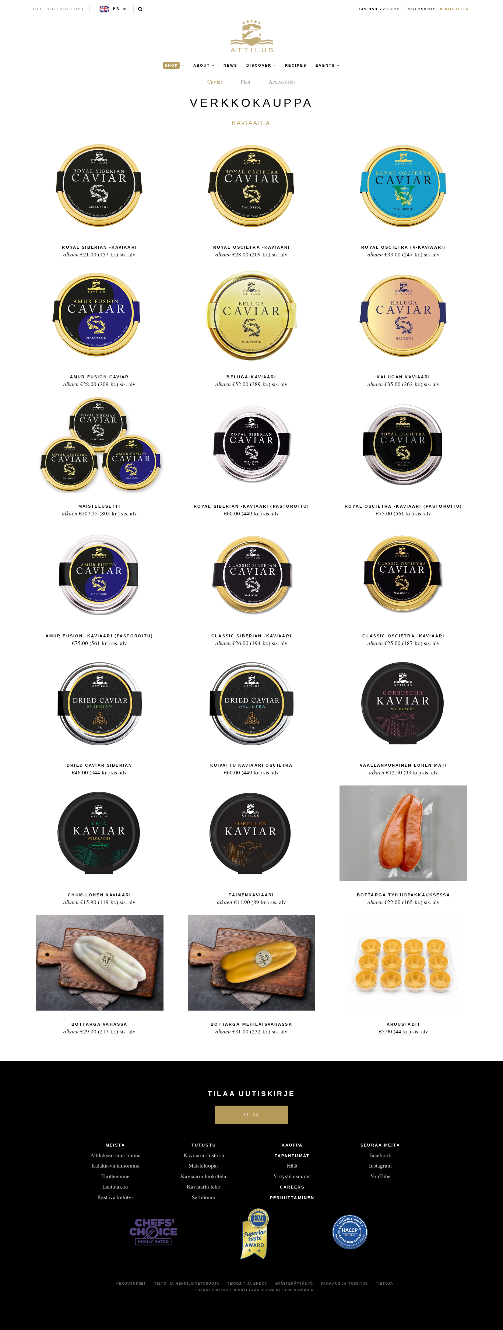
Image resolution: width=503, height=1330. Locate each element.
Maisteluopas (204, 1165)
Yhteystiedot (65, 9)
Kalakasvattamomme (115, 1165)
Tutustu (203, 1145)
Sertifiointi (203, 1197)
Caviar (214, 81)
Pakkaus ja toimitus (344, 1283)
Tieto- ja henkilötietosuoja (186, 1283)
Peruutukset (131, 1283)
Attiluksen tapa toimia (115, 1155)
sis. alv (99, 251)
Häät (292, 1165)
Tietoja (384, 1283)
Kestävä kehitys (115, 1197)
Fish (245, 81)
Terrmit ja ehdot (247, 1283)
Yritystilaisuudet (292, 1176)
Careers (292, 1187)
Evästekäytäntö (294, 1283)
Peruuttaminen (292, 1198)
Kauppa (292, 1145)
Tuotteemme (115, 1176)
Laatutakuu (115, 1186)
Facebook (380, 1155)
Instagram (380, 1165)
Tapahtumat (292, 1156)
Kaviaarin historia (203, 1155)
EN (116, 8)
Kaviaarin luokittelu (203, 1176)
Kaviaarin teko (204, 1186)
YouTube (380, 1176)
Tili (37, 9)
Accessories (282, 81)
